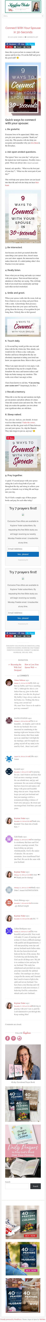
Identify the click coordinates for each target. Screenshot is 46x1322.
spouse (25, 652)
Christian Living (33, 646)
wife (30, 652)
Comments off (32, 37)
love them (34, 143)
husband (35, 650)
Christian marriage (15, 650)
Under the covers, (28, 422)
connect (27, 650)
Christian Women (14, 648)
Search (7, 1182)
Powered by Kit (23, 560)
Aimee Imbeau (19, 680)
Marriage (26, 648)
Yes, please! (23, 554)
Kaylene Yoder (16, 37)
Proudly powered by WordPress (10, 1319)
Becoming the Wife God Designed (14, 667)
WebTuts (42, 1319)
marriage (17, 652)
